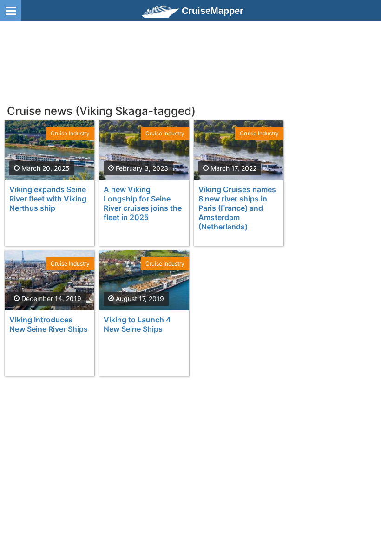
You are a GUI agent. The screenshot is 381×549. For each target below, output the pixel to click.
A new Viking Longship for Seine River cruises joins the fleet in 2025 (143, 203)
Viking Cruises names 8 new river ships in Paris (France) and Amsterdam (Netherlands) (237, 208)
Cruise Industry (70, 133)
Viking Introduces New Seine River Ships (48, 324)
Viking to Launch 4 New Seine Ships (137, 324)
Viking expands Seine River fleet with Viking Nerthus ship (47, 199)
